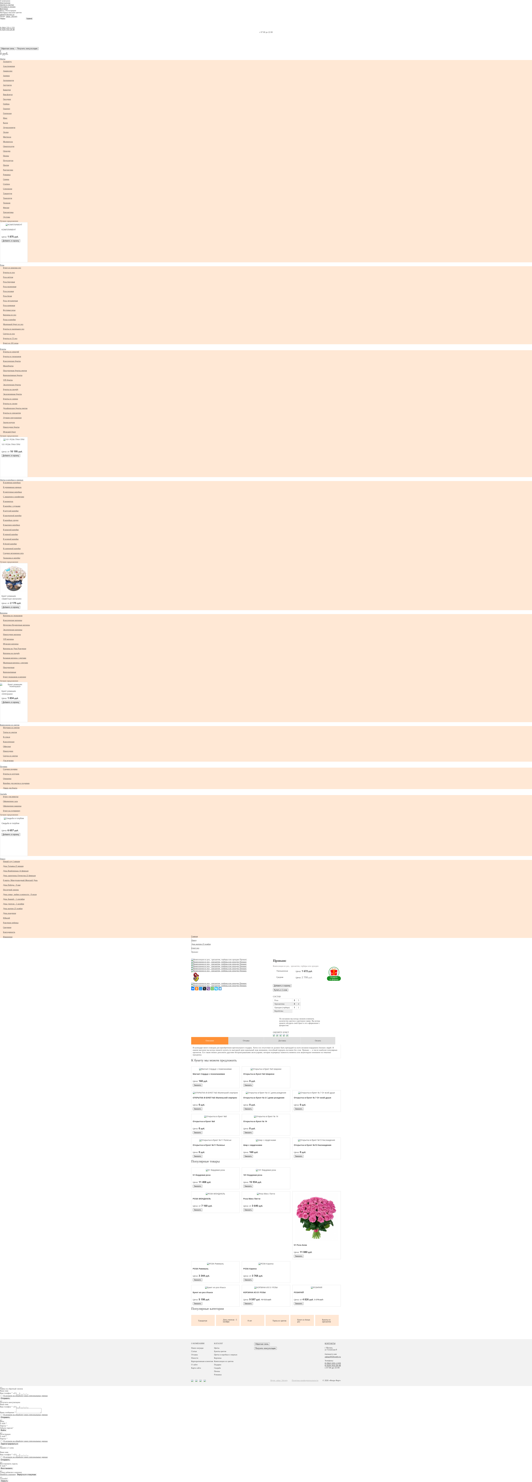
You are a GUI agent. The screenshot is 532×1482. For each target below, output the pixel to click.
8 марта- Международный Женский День (20, 880)
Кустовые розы (9, 310)
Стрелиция (7, 189)
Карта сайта (196, 1368)
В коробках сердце (10, 520)
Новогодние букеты (11, 427)
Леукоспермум (9, 128)
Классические (8, 742)
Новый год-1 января (11, 861)
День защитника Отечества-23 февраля (19, 876)
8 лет (250, 1321)
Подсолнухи (8, 161)
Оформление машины (12, 806)
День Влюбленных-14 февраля (15, 871)
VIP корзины (8, 639)
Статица (6, 184)
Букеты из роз (9, 272)
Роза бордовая (9, 282)
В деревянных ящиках (12, 487)
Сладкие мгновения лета (13, 553)
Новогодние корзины (12, 634)
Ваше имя (4, 1391)
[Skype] (216, 988)
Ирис (5, 118)
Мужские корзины (10, 644)
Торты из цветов (10, 732)
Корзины (217, 1358)
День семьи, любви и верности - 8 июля (20, 894)
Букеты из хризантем (12, 413)
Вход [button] (2, 11)
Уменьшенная (282, 971)
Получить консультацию (27, 49)
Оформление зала (10, 801)
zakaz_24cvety (11, 16)
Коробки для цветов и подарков (16, 783)
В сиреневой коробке (12, 549)
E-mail (3, 1423)
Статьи (194, 1351)
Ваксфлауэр (8, 95)
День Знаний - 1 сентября (14, 899)
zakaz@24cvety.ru (7, 14)
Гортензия (7, 113)
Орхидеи (6, 151)
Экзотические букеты (12, 385)
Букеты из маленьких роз (13, 329)
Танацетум (7, 193)
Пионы (6, 156)
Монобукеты (8, 366)
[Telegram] (220, 988)
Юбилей (6, 918)
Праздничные (8, 667)
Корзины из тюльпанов (12, 616)
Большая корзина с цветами (14, 658)
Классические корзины (12, 620)
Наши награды (197, 1348)
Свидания (7, 927)
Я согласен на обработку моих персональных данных (25, 1396)
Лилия (5, 132)
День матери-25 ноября (12, 909)
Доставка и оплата (7, 7)
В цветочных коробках (12, 492)
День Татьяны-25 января (13, 866)
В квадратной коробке (12, 516)
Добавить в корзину (11, 241)
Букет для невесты (10, 797)
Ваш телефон (6, 1393)
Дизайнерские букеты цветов (15, 408)
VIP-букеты (8, 380)
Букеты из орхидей (11, 352)
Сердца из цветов (10, 756)
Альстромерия (9, 66)
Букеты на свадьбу (10, 389)
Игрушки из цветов (11, 728)
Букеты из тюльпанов (12, 356)
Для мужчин (8, 761)
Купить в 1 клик (280, 990)
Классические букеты (12, 361)
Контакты (4, 9)
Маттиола (7, 137)
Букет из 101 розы (10, 343)
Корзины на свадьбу (11, 653)
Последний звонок (11, 890)
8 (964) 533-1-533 (7, 28)
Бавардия (7, 90)
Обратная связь (262, 1344)
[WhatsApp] (212, 988)
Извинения (7, 937)
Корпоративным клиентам (202, 1361)
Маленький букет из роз (13, 324)
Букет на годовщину (11, 811)
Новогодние (8, 751)
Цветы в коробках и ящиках (225, 1355)
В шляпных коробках (12, 483)
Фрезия (6, 208)
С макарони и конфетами (13, 497)
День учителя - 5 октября (13, 904)
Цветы (216, 1348)
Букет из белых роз (303, 1321)
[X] (204, 988)
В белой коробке (10, 544)
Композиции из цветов (223, 1361)
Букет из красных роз (12, 268)
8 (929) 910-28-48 (7, 30)
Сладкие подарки (10, 769)
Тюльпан (6, 203)
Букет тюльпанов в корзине (14, 677)
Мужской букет (9, 432)
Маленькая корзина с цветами (15, 663)
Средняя (279, 977)
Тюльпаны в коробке (11, 558)
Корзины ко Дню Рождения (14, 649)
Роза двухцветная (10, 301)
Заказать (197, 1085)
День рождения (9, 913)
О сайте (194, 1365)
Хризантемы (8, 212)
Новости (194, 1358)
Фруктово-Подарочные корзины (16, 625)
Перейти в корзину (8, 1474)
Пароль (3, 1426)
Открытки (7, 779)
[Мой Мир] (200, 988)
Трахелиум (7, 198)
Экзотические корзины (12, 630)
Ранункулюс (8, 170)
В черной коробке (10, 534)
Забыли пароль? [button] (6, 1428)
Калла (5, 123)
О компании (197, 1343)
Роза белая (7, 296)
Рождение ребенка (10, 923)
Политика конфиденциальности (305, 1381)
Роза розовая (8, 291)
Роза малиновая (9, 287)
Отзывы (194, 1355)
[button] (4, 60)
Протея (6, 165)
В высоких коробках (11, 525)
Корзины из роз (9, 315)
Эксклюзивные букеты (12, 394)
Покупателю (5, 3)
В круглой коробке (11, 511)
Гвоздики (7, 99)
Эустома (6, 217)
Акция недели (9, 422)
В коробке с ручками (11, 506)
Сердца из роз (9, 334)
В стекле (6, 737)
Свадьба (217, 1368)
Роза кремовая (9, 305)
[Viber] (208, 988)
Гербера (6, 104)
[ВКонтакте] (193, 988)
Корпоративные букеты (12, 375)
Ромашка (7, 175)
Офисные (7, 746)
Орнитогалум (8, 146)
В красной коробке (11, 530)
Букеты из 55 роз (10, 338)
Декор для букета (10, 788)
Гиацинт (6, 109)
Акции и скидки (7, 5)
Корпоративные (9, 672)
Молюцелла (8, 142)
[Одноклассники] (196, 988)
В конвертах (8, 501)
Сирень (6, 179)
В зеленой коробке (11, 539)
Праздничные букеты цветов (15, 371)
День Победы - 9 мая (11, 885)
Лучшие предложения (12, 418)
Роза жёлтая (8, 277)
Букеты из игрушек (11, 774)
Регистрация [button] (11, 11)
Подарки (217, 1365)
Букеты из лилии (10, 404)
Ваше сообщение (8, 1412)
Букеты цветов (220, 1351)
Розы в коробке (9, 320)
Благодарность (9, 932)
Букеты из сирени (10, 399)
